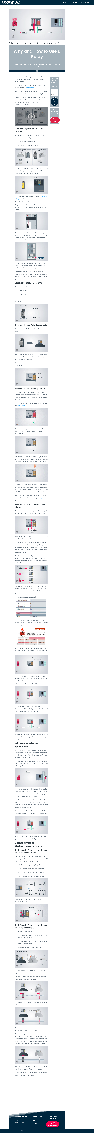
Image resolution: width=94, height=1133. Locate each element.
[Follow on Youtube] (34, 1120)
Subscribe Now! (55, 120)
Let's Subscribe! (52, 1124)
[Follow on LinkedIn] (36, 1123)
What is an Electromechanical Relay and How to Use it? (34, 43)
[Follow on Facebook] (37, 1120)
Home (64, 2)
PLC (20, 265)
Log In (82, 2)
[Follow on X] (39, 1123)
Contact (75, 2)
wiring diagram (29, 88)
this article (21, 405)
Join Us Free (88, 2)
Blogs (69, 2)
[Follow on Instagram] (40, 1120)
